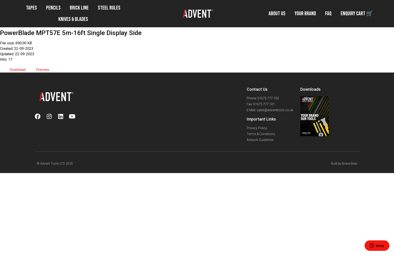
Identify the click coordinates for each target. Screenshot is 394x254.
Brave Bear (350, 163)
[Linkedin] (60, 116)
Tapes (31, 8)
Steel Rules (109, 8)
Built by (336, 163)
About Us (277, 13)
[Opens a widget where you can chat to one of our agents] (376, 246)
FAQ (328, 13)
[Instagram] (49, 116)
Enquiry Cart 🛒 (357, 13)
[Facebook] (38, 116)
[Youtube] (72, 116)
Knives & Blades (73, 19)
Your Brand (305, 13)
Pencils (53, 8)
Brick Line (79, 8)
